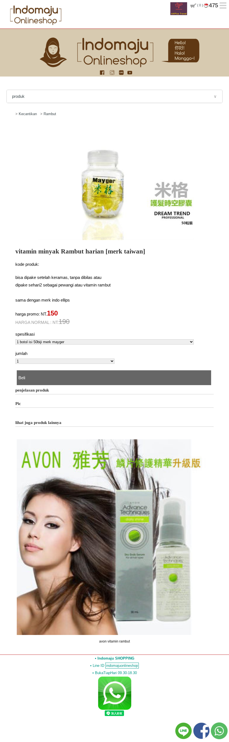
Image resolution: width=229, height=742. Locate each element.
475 (213, 5)
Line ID (115, 665)
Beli (21, 377)
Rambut (50, 114)
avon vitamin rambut (114, 641)
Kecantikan (28, 114)
